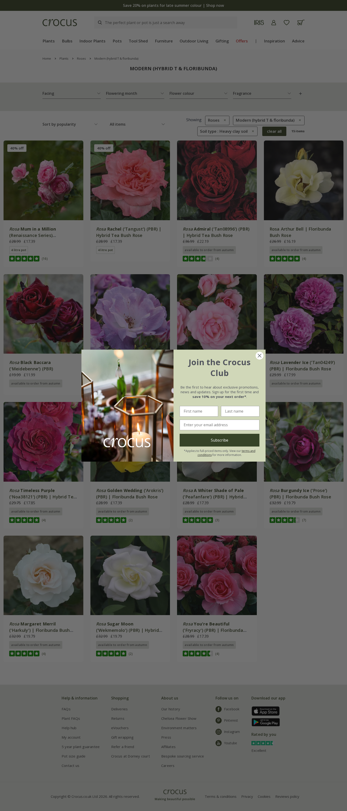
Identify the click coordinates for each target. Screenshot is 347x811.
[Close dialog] (259, 356)
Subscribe (219, 440)
